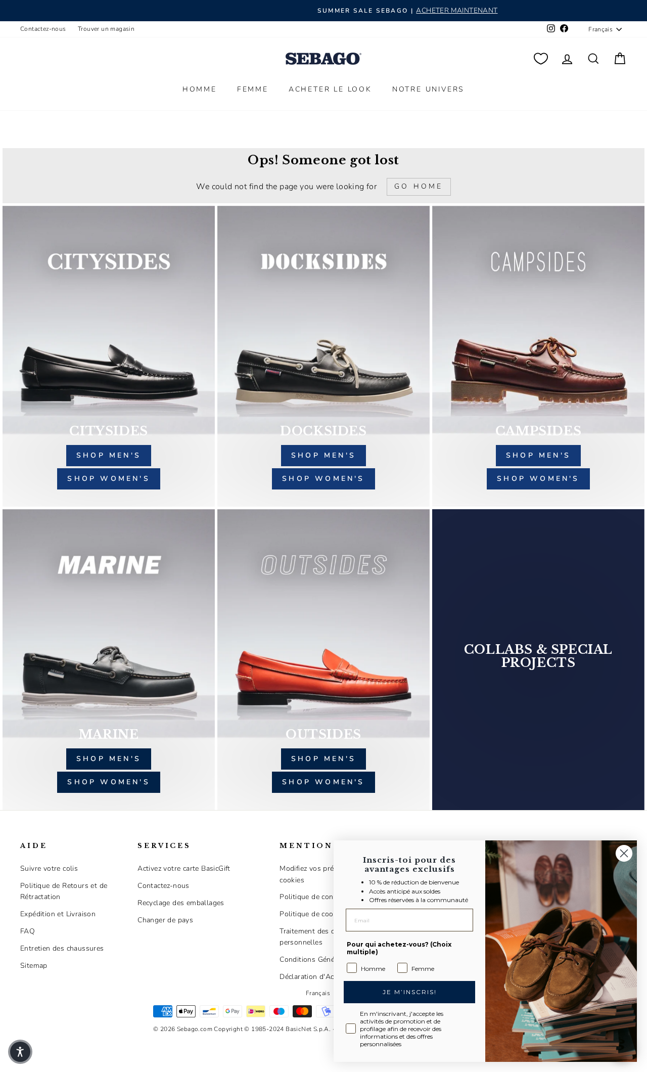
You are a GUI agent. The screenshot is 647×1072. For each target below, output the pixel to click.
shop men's (108, 455)
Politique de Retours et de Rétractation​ (63, 891)
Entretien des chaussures (62, 948)
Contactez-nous (43, 29)
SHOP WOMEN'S (108, 782)
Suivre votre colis (49, 868)
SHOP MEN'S (108, 759)
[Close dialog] (624, 853)
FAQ (27, 931)
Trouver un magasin (106, 29)
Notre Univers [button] (428, 89)
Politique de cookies (313, 914)
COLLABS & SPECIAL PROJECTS (538, 656)
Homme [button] (199, 89)
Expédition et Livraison (58, 914)
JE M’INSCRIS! (410, 992)
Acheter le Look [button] (330, 89)
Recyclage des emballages (180, 903)
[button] (20, 1052)
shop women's (108, 478)
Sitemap (34, 965)
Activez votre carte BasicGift (183, 868)
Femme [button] (252, 89)
